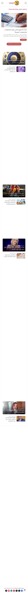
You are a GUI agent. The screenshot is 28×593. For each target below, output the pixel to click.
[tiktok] (6, 591)
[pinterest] (14, 591)
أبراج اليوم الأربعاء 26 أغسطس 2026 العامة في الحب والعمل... (14, 61)
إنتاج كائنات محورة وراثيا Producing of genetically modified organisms (10, 202)
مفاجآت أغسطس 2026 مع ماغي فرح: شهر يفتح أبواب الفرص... (14, 248)
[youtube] (9, 591)
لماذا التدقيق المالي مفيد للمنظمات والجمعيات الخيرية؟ (15, 31)
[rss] (4, 591)
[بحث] (2, 3)
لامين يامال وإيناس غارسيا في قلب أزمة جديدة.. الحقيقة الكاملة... (14, 194)
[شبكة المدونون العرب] (14, 3)
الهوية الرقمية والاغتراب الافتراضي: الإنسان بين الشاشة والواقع (10, 419)
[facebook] (22, 591)
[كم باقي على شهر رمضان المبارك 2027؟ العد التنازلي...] (21, 256)
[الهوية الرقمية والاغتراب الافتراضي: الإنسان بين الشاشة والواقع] (21, 418)
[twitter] (19, 591)
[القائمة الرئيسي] (26, 3)
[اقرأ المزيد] (23, 40)
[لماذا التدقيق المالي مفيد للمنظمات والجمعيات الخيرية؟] (14, 20)
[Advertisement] (14, 128)
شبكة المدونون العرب (8, 588)
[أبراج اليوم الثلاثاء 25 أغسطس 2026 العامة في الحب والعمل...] (21, 69)
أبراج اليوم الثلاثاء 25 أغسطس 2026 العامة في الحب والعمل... (10, 70)
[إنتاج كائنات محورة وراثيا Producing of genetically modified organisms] (21, 202)
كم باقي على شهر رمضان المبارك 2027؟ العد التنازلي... (9, 256)
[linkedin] (11, 591)
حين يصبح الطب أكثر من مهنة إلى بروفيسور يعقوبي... (15, 411)
